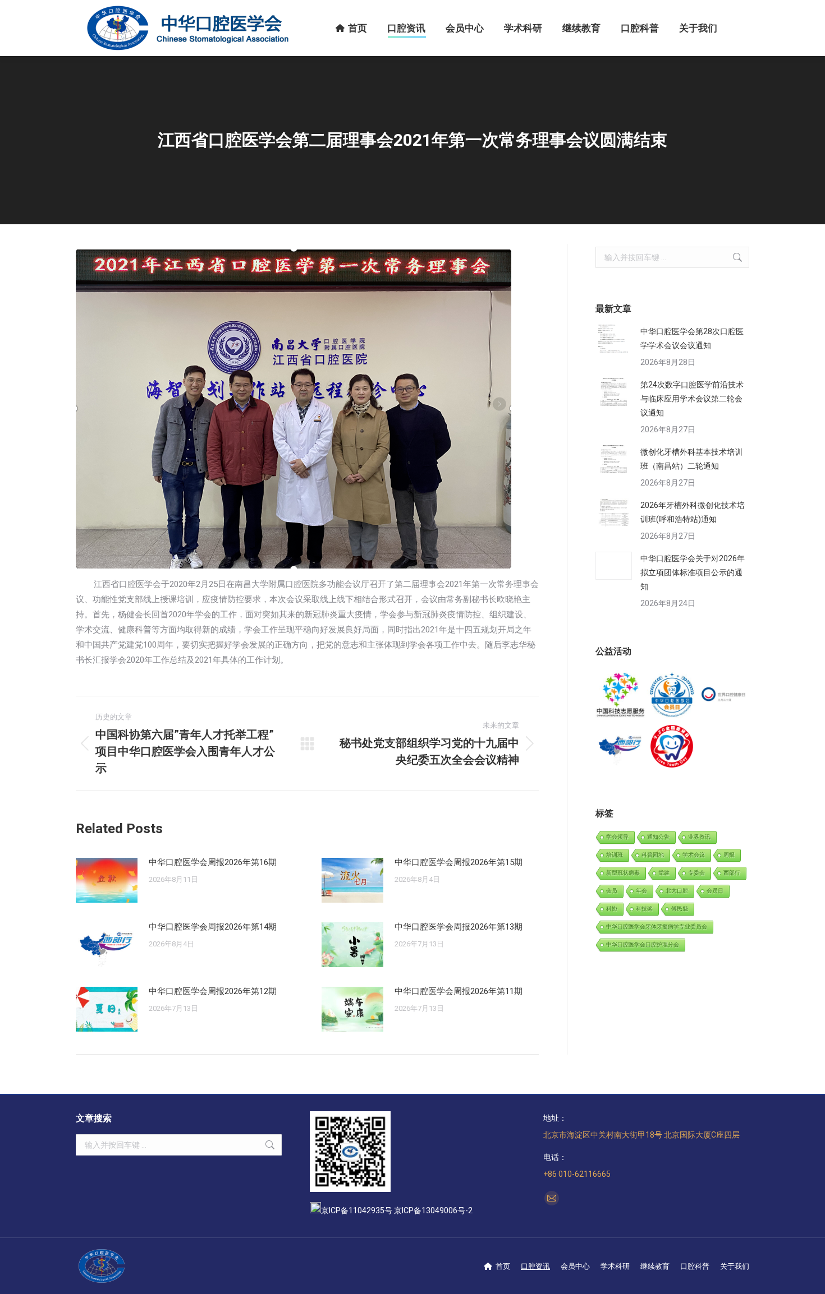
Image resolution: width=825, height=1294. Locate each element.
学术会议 (693, 855)
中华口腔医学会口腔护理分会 (642, 944)
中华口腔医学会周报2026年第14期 (213, 927)
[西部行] (621, 746)
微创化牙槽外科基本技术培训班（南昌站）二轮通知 (691, 458)
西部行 (731, 873)
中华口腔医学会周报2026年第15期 (458, 862)
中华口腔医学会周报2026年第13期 (458, 927)
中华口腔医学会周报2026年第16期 (213, 862)
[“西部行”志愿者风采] (621, 695)
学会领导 (617, 837)
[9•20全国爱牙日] (672, 746)
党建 (664, 873)
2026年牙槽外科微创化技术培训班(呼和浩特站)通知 (692, 512)
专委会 (696, 873)
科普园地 (652, 855)
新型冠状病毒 (623, 873)
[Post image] (107, 880)
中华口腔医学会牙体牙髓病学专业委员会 (656, 926)
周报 (729, 855)
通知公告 (658, 837)
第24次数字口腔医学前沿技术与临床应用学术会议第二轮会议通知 (692, 398)
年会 (641, 891)
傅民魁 (679, 908)
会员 (611, 891)
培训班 (614, 855)
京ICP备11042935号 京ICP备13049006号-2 (397, 1210)
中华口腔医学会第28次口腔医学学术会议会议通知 (692, 338)
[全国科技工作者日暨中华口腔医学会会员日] (672, 695)
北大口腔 (677, 891)
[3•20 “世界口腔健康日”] (723, 695)
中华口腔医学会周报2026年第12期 (213, 991)
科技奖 (644, 908)
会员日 (715, 891)
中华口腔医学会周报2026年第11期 (458, 991)
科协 (611, 908)
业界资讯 (699, 837)
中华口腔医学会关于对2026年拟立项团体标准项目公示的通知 (692, 572)
